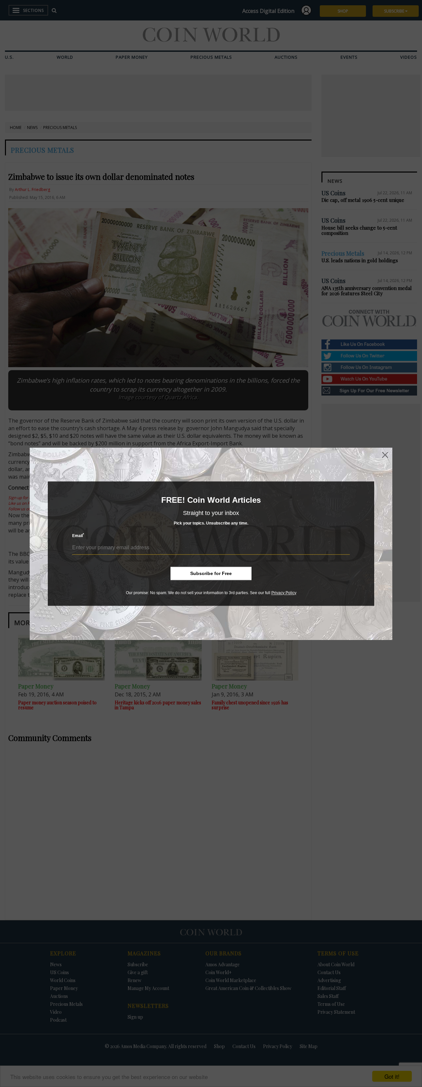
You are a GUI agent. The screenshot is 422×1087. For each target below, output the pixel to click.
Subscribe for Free (211, 573)
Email (78, 535)
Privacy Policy (283, 593)
